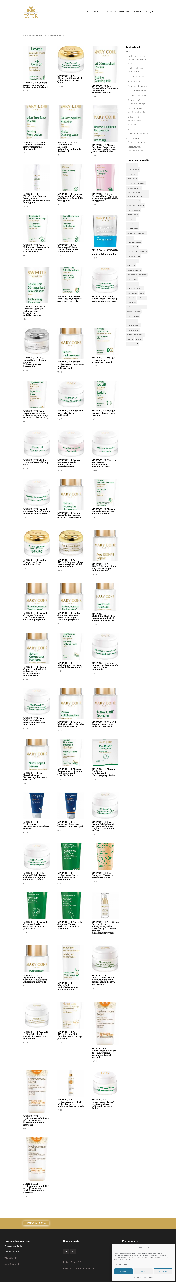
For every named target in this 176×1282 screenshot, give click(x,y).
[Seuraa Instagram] (73, 1251)
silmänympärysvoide (133, 330)
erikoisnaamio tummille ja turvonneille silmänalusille (134, 194)
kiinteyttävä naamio (132, 247)
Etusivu (87, 12)
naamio (141, 293)
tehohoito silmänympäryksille (135, 334)
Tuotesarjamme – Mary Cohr (116, 12)
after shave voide (132, 165)
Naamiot (131, 129)
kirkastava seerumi (132, 261)
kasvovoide (130, 237)
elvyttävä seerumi (132, 178)
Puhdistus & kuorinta (137, 86)
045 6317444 (10, 1257)
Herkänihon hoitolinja (138, 133)
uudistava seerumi (132, 344)
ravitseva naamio (132, 321)
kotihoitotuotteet (132, 279)
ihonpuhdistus (131, 219)
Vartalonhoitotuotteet (136, 138)
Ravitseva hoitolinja (137, 95)
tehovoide (139, 339)
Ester (97, 12)
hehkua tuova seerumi (133, 201)
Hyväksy (123, 1271)
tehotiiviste (130, 339)
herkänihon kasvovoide (133, 210)
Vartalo (129, 51)
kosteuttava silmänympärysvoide (137, 274)
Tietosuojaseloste (148, 1277)
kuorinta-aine (131, 288)
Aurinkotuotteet (135, 81)
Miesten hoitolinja (136, 76)
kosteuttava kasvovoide (134, 270)
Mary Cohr (140, 288)
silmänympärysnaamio (133, 325)
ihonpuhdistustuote (132, 224)
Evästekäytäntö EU (72, 1262)
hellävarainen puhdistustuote (135, 205)
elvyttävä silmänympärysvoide (136, 183)
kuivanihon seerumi (132, 284)
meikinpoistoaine (132, 293)
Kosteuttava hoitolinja (138, 90)
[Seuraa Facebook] (66, 1251)
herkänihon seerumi (132, 214)
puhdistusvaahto (132, 307)
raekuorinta (142, 307)
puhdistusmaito (131, 302)
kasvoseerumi (141, 233)
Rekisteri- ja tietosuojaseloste (78, 1268)
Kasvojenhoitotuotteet (136, 56)
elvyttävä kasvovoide (133, 169)
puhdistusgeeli (142, 297)
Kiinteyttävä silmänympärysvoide (137, 251)
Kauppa (135, 12)
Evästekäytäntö (136, 1277)
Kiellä (143, 1271)
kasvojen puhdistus (132, 228)
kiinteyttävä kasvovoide (134, 242)
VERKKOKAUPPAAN (36, 1223)
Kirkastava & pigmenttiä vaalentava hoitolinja (138, 120)
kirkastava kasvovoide (133, 256)
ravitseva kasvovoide (133, 316)
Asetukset (163, 1271)
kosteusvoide (131, 265)
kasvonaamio (131, 233)
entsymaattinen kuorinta (134, 188)
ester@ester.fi (11, 1264)
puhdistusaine (131, 297)
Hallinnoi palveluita (121, 1264)
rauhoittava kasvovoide (134, 311)
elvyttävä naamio (132, 174)
